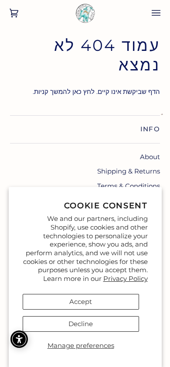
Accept (80, 301)
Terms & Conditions (128, 186)
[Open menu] (150, 13)
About (150, 157)
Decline (80, 324)
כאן (77, 91)
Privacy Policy (125, 278)
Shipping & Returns (128, 171)
